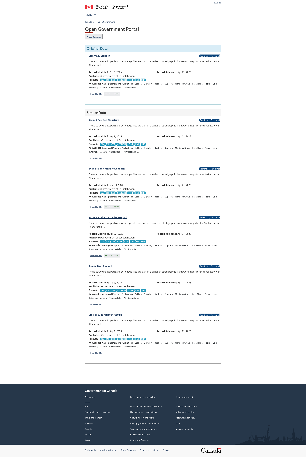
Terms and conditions (149, 450)
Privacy (166, 450)
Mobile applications (108, 450)
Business (89, 423)
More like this (96, 94)
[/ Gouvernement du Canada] (106, 7)
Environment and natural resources (146, 406)
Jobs (87, 406)
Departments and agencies (142, 397)
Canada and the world (140, 434)
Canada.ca (89, 22)
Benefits (88, 429)
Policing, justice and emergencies (145, 423)
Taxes (87, 440)
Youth (178, 423)
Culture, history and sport (142, 417)
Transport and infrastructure (143, 429)
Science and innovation (186, 406)
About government (184, 397)
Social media (90, 450)
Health (88, 434)
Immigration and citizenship (97, 412)
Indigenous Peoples (185, 412)
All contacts (90, 397)
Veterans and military (185, 417)
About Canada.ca (128, 450)
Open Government (106, 22)
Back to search (95, 37)
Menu (89, 14)
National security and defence (143, 412)
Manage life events (184, 429)
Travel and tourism (93, 417)
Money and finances (139, 440)
